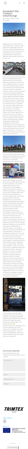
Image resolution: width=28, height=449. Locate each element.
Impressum (13, 443)
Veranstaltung (6, 20)
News (17, 18)
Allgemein (12, 18)
